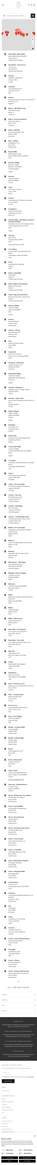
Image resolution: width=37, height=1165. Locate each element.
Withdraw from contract (7, 1110)
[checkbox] (3, 1150)
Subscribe (8, 1081)
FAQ (3, 1112)
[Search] (32, 5)
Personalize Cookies (6, 1129)
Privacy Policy (31, 1076)
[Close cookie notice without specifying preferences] (35, 1136)
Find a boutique (5, 1090)
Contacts (4, 1099)
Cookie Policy (5, 1126)
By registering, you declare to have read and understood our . (18, 1076)
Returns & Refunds (6, 1107)
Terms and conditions (7, 1121)
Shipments (4, 1104)
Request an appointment (8, 1101)
